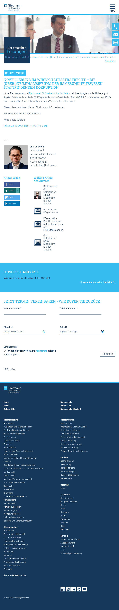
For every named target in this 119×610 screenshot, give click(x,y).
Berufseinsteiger (68, 471)
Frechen (64, 522)
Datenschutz (11, 346)
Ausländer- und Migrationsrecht (18, 427)
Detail (110, 53)
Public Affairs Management (73, 437)
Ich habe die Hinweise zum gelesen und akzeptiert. (30, 352)
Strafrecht (8, 493)
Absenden (108, 353)
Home (92, 53)
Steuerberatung (11, 527)
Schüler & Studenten (70, 475)
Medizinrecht (9, 475)
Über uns (65, 485)
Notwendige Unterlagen (71, 553)
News (101, 53)
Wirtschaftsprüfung (69, 447)
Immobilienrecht (11, 454)
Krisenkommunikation (70, 430)
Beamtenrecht (10, 437)
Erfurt (63, 515)
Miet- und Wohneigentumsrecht (18, 479)
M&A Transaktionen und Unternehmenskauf (23, 468)
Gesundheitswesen (12, 537)
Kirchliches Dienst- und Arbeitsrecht (19, 465)
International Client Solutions (73, 427)
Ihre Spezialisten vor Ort (15, 575)
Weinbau (8, 569)
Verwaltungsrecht (12, 510)
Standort (8, 327)
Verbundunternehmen (70, 539)
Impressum (66, 405)
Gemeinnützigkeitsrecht (14, 534)
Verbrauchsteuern (12, 565)
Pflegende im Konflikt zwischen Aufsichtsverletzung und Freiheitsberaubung (53, 224)
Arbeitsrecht (9, 423)
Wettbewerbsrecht (12, 514)
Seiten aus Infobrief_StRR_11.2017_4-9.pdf (25, 126)
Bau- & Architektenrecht (14, 434)
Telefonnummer (68, 308)
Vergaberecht (10, 500)
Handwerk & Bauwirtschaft (16, 545)
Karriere (64, 457)
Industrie (8, 555)
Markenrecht (9, 472)
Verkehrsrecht (10, 503)
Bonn (63, 508)
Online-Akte (9, 409)
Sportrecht (8, 486)
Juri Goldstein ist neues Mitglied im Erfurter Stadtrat (49, 242)
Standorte (65, 495)
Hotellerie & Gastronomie (15, 548)
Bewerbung (66, 464)
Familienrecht (10, 447)
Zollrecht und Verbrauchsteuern (18, 521)
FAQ (62, 550)
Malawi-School (67, 546)
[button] (12, 184)
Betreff (63, 327)
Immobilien (8, 551)
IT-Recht (7, 461)
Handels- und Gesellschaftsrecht (18, 451)
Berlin (63, 505)
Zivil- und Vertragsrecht (14, 517)
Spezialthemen (67, 420)
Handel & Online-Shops (14, 541)
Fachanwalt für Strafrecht (42, 93)
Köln (63, 526)
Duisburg (65, 512)
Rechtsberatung (11, 420)
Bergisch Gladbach (69, 501)
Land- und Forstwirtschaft (15, 558)
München (65, 529)
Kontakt (64, 536)
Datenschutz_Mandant (71, 409)
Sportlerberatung (68, 441)
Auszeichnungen (68, 543)
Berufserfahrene (68, 468)
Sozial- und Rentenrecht (14, 482)
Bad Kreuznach (67, 498)
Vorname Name (12, 308)
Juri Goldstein (63, 93)
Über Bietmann (67, 461)
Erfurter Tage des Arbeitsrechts (74, 451)
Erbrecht (7, 444)
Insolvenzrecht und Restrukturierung (20, 458)
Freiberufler (9, 530)
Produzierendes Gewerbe (15, 562)
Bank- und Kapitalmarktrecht (17, 430)
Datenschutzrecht (12, 441)
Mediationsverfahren (70, 434)
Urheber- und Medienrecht (15, 496)
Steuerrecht (9, 489)
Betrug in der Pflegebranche (50, 211)
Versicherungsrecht (12, 507)
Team (63, 488)
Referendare (66, 478)
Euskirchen (65, 519)
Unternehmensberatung (71, 444)
